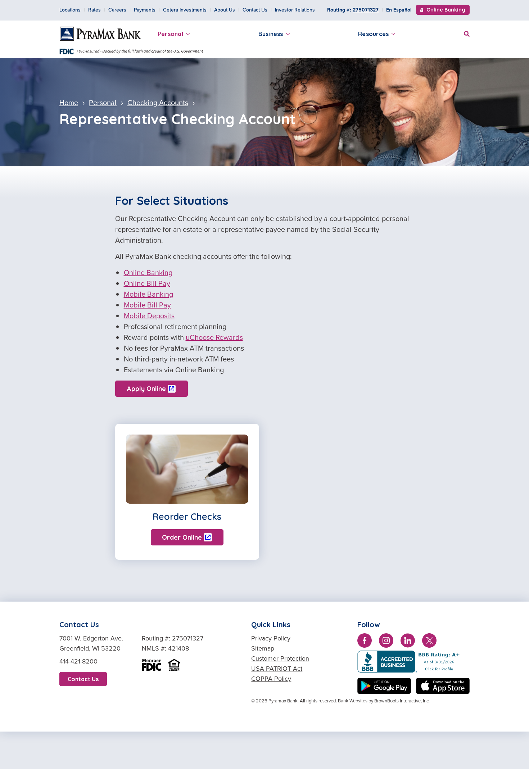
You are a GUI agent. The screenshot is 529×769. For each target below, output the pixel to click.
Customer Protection (280, 658)
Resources (373, 33)
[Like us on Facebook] (364, 642)
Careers (117, 9)
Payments (144, 9)
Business (270, 33)
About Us (224, 9)
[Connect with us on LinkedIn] (408, 642)
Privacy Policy (270, 638)
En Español (399, 9)
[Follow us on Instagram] (386, 642)
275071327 (366, 10)
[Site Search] (467, 33)
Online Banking (445, 10)
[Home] (100, 34)
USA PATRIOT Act (276, 668)
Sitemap (262, 648)
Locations (70, 9)
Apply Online (146, 388)
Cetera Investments (185, 9)
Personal (170, 33)
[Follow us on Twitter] (429, 642)
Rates (94, 9)
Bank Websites (352, 700)
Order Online (182, 537)
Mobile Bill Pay (147, 305)
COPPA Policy (271, 678)
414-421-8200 (78, 661)
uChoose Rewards (214, 337)
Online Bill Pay (147, 283)
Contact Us (255, 9)
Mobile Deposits (149, 315)
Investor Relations (295, 9)
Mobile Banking (148, 294)
